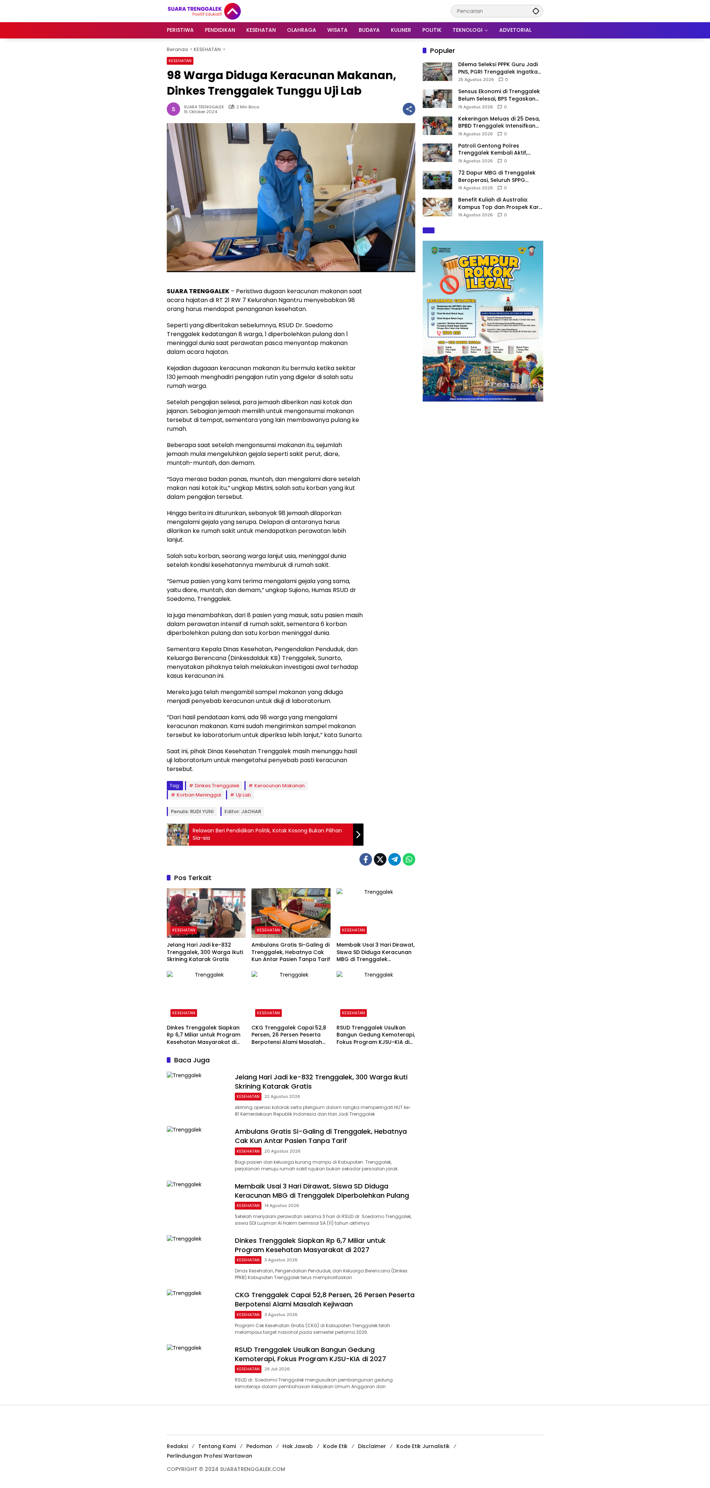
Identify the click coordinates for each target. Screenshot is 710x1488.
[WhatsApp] (409, 859)
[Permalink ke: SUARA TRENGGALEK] (175, 109)
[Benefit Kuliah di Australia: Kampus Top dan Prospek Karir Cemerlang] (437, 207)
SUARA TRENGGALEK (204, 107)
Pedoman (259, 1446)
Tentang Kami (217, 1446)
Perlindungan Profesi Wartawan (209, 1456)
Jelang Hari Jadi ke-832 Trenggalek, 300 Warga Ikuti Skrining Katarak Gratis (205, 952)
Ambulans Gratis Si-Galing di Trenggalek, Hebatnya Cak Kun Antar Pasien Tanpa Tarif (290, 952)
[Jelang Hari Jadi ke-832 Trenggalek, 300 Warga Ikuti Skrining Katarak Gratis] (206, 913)
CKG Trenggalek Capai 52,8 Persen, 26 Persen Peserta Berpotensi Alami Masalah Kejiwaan (288, 1035)
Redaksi (177, 1446)
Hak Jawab (298, 1446)
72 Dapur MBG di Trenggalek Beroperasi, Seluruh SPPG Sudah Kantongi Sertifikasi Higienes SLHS (496, 176)
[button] (535, 11)
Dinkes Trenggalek (217, 785)
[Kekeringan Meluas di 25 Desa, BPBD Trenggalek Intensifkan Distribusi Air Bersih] (437, 125)
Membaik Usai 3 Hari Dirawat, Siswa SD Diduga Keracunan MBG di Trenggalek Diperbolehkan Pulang (376, 952)
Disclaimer (372, 1446)
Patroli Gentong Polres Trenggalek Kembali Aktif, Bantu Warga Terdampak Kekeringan (492, 149)
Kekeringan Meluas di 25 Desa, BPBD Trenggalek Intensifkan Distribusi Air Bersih (499, 122)
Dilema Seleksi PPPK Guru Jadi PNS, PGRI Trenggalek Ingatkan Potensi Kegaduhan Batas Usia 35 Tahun (499, 68)
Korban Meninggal (199, 794)
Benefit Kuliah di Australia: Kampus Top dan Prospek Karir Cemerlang (500, 203)
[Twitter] (380, 859)
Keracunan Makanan (279, 785)
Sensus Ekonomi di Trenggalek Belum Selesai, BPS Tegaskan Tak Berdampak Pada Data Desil (499, 95)
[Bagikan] (409, 109)
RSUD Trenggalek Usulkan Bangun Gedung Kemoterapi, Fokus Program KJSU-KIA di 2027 (376, 1035)
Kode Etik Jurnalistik (423, 1446)
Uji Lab (243, 794)
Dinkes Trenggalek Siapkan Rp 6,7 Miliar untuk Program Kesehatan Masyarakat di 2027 (203, 1035)
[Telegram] (394, 859)
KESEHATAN (180, 61)
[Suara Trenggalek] (218, 10)
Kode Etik (335, 1446)
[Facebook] (365, 859)
